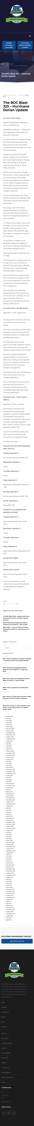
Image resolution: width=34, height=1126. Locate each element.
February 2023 (10, 783)
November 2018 (10, 871)
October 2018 (10, 873)
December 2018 (10, 869)
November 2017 (10, 893)
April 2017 (9, 903)
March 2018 (9, 887)
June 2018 (9, 881)
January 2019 (9, 867)
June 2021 (9, 810)
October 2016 (10, 911)
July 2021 (8, 808)
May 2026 (9, 722)
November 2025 (10, 735)
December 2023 (10, 769)
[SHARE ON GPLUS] (11, 603)
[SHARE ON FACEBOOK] (7, 603)
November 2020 (10, 824)
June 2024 (9, 763)
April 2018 (9, 885)
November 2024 (10, 755)
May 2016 (9, 918)
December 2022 (10, 785)
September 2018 (10, 875)
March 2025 (9, 749)
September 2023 (10, 773)
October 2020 (10, 826)
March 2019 (9, 863)
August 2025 (9, 741)
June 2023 (9, 779)
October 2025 (10, 737)
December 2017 (10, 891)
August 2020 (9, 830)
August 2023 (9, 775)
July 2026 (8, 718)
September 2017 (10, 897)
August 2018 (9, 877)
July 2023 (8, 777)
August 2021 (9, 806)
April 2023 (9, 781)
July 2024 (8, 761)
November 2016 (10, 909)
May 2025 (9, 745)
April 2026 (9, 724)
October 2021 (10, 802)
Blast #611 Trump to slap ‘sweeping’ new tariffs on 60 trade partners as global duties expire (16, 707)
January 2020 (9, 844)
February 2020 (10, 842)
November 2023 (10, 771)
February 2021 (10, 818)
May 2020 (9, 836)
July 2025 (8, 743)
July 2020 (8, 832)
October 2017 (10, 895)
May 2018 (9, 883)
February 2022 (10, 794)
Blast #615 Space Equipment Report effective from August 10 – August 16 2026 (15, 669)
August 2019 (9, 853)
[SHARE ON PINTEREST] (14, 603)
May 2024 (9, 765)
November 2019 (10, 846)
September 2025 (10, 739)
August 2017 (9, 899)
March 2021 (9, 816)
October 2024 (10, 757)
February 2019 (10, 865)
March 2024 (9, 767)
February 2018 (10, 889)
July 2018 (8, 879)
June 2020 (9, 834)
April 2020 (9, 838)
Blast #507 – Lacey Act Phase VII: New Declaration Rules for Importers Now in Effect (16, 629)
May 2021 (9, 812)
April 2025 (9, 747)
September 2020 (10, 828)
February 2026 (10, 729)
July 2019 (8, 855)
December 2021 (10, 798)
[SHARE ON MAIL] (17, 603)
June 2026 (9, 720)
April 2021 (9, 814)
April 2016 (9, 920)
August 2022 (9, 788)
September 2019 (10, 851)
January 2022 (9, 796)
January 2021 (9, 820)
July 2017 (8, 901)
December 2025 (10, 733)
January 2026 (9, 731)
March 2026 (9, 727)
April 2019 (9, 861)
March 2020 (9, 840)
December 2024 (10, 753)
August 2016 (9, 916)
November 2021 (10, 800)
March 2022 (9, 792)
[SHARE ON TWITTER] (4, 603)
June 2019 (9, 857)
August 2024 (9, 759)
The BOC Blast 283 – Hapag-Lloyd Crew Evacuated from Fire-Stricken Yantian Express (16, 618)
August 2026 (9, 716)
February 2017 (10, 907)
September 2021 (10, 804)
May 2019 (9, 859)
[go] (29, 648)
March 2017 (9, 905)
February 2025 (10, 751)
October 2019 (10, 848)
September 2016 (10, 914)
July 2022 (8, 790)
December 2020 (10, 822)
